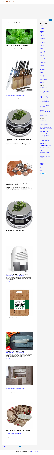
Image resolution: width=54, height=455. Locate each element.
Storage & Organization (43, 79)
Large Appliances (42, 69)
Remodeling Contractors (43, 76)
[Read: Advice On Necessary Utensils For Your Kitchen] (19, 75)
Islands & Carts (42, 35)
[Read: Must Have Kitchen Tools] (19, 302)
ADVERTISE (41, 164)
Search (51, 20)
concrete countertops (49, 120)
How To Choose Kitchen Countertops (45, 88)
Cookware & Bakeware (15, 95)
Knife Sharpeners (42, 68)
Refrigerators (42, 75)
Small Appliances (42, 78)
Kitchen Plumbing (43, 141)
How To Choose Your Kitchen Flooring (45, 90)
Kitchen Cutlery (42, 45)
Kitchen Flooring (42, 51)
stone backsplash (48, 156)
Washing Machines (42, 82)
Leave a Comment (8, 95)
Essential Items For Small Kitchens (15, 351)
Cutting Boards (42, 28)
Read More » (8, 51)
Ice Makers (41, 34)
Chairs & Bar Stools (42, 25)
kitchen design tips (42, 135)
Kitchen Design (42, 48)
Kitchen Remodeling (43, 62)
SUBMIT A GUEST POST (43, 166)
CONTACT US (42, 163)
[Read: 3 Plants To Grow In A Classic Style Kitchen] (19, 36)
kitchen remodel (43, 143)
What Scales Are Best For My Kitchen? (16, 230)
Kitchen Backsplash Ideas (43, 87)
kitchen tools (47, 152)
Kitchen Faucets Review (43, 96)
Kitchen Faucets (42, 49)
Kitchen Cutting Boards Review (44, 107)
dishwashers (47, 121)
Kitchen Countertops (43, 42)
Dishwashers (42, 29)
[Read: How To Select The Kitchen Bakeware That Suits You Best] (19, 415)
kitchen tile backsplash (42, 152)
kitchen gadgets (46, 136)
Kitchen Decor (42, 46)
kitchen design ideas (44, 133)
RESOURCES (41, 167)
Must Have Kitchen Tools (12, 317)
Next (35, 446)
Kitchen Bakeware (13, 433)
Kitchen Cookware (42, 41)
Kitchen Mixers (42, 59)
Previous (4, 446)
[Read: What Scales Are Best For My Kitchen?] (19, 214)
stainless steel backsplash (42, 156)
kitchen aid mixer (46, 124)
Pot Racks (41, 72)
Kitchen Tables (42, 66)
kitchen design (44, 131)
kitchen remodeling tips (44, 149)
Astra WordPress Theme (34, 451)
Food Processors (42, 32)
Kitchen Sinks (42, 65)
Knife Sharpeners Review (43, 115)
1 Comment (7, 319)
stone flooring (41, 157)
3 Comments (8, 433)
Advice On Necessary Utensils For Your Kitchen (18, 94)
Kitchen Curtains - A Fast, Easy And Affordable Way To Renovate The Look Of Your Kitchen (46, 101)
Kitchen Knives (42, 56)
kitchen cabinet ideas (42, 127)
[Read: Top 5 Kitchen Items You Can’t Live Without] (19, 375)
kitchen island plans (42, 139)
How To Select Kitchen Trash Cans (45, 111)
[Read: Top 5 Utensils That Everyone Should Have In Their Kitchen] (19, 123)
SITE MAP (41, 170)
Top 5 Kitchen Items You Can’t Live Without (17, 387)
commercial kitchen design (43, 120)
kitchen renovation (44, 150)
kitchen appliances (43, 125)
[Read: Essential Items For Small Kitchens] (19, 340)
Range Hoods (42, 73)
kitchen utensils (42, 153)
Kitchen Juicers (42, 55)
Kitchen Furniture (42, 52)
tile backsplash (45, 157)
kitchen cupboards (49, 128)
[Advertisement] (27, 10)
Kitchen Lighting (42, 58)
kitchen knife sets (47, 139)
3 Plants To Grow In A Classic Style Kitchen (17, 45)
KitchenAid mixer (42, 124)
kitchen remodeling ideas (44, 147)
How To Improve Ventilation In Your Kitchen (17, 274)
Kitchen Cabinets (42, 39)
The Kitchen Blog (8, 1)
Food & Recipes (42, 31)
